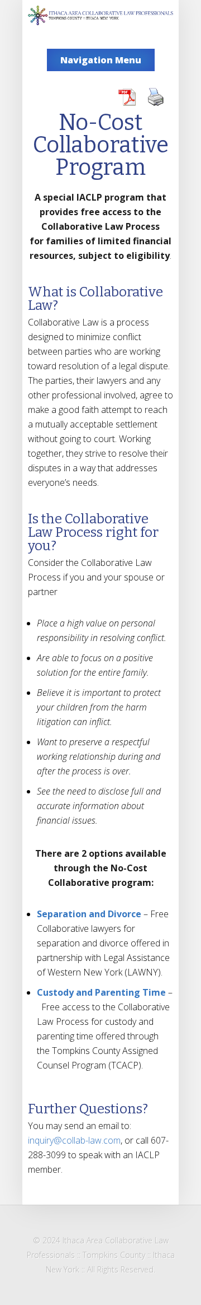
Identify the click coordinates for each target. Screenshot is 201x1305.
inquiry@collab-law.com (74, 1140)
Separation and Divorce (89, 914)
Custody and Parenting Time (102, 992)
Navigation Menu (100, 60)
